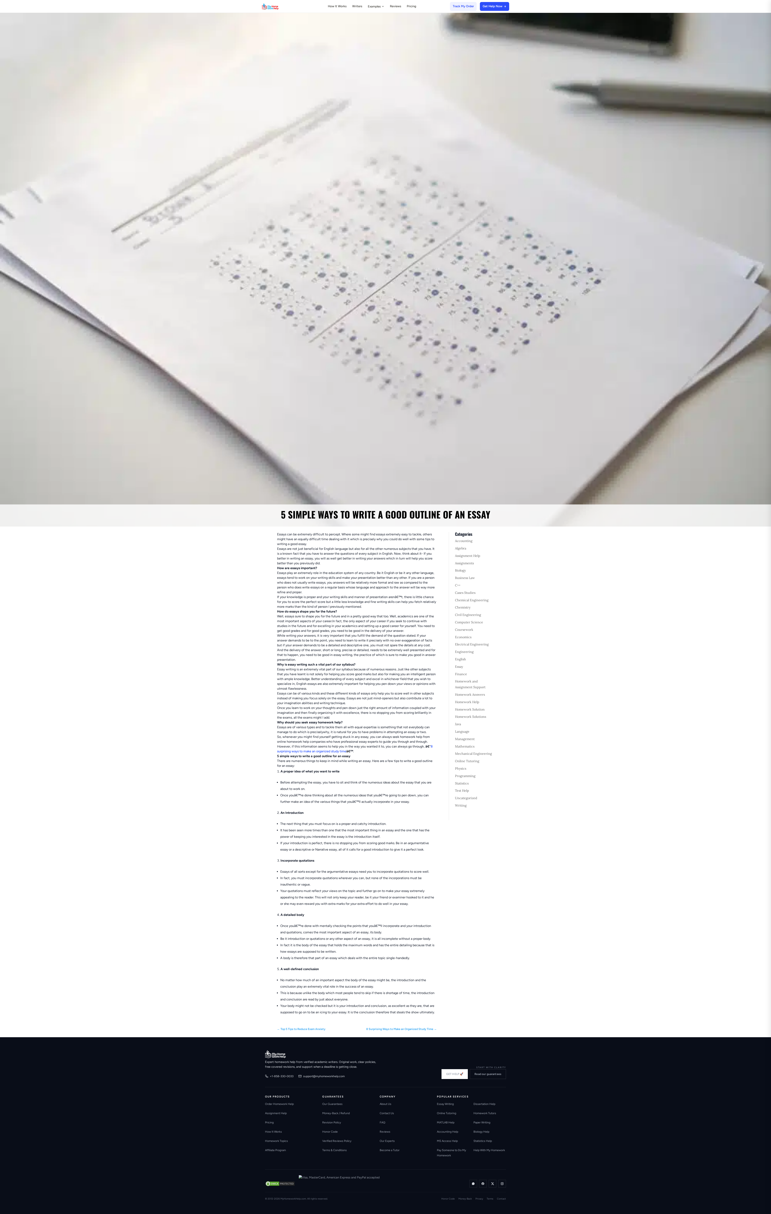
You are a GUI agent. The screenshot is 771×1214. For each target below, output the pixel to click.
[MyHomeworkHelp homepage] (278, 6)
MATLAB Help (445, 1122)
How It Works (337, 6)
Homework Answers (470, 694)
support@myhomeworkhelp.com (324, 1076)
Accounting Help (447, 1131)
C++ (457, 585)
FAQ (382, 1122)
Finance (461, 674)
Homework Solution (470, 709)
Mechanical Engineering (473, 754)
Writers (357, 6)
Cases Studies (465, 593)
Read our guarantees (487, 1074)
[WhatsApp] (473, 1183)
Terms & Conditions (334, 1150)
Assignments (464, 563)
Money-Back (465, 1198)
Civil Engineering (468, 615)
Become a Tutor (390, 1150)
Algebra (460, 548)
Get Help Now (492, 6)
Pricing (411, 6)
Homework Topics (276, 1141)
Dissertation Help (484, 1104)
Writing (461, 805)
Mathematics (464, 746)
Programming (465, 776)
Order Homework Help (279, 1104)
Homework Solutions (470, 717)
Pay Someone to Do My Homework (451, 1153)
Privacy (479, 1198)
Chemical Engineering (472, 600)
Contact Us (387, 1113)
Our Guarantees (332, 1104)
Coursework (464, 630)
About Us (385, 1104)
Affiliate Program (275, 1150)
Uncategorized (466, 798)
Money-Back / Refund (336, 1113)
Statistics (462, 783)
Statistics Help (482, 1141)
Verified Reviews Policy (336, 1141)
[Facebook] (483, 1183)
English (460, 659)
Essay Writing (445, 1104)
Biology (460, 570)
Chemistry (462, 607)
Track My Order (463, 6)
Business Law (465, 578)
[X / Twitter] (492, 1183)
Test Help (462, 791)
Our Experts (387, 1141)
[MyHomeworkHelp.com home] (275, 1054)
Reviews (395, 6)
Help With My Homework (489, 1150)
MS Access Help (447, 1141)
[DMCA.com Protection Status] (280, 1184)
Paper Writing (481, 1122)
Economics (463, 637)
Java (458, 724)
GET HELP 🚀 (454, 1074)
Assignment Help (467, 556)
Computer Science (469, 622)
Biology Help (481, 1131)
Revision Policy (331, 1122)
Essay (459, 667)
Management (465, 739)
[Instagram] (502, 1183)
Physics (460, 768)
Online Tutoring (467, 761)
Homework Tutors (484, 1113)
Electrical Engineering (472, 644)
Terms (490, 1198)
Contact (501, 1198)
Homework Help (467, 702)
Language (462, 731)
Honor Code (330, 1131)
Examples (374, 6)
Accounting (463, 541)
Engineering (464, 652)
